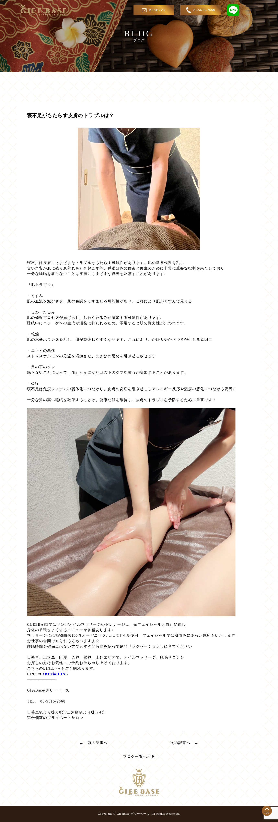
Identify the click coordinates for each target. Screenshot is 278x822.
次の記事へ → (184, 743)
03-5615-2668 (204, 10)
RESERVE (157, 10)
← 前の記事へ (94, 743)
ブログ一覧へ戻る (139, 756)
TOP (267, 812)
